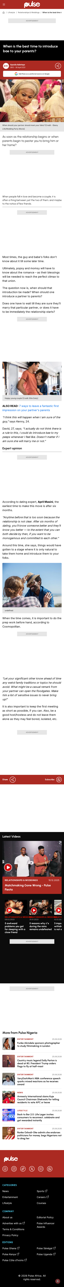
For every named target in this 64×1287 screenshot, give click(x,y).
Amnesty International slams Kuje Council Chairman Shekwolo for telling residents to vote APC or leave (38, 1099)
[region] (32, 918)
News (20, 1092)
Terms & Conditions (13, 1229)
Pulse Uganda (44, 1254)
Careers (41, 1197)
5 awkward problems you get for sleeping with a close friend (15, 928)
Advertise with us (12, 1223)
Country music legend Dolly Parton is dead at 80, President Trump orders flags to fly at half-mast (37, 1063)
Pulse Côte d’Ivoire (13, 1260)
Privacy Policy (10, 1235)
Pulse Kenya (9, 1254)
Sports (40, 1191)
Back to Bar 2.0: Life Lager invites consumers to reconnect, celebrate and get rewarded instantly (38, 1117)
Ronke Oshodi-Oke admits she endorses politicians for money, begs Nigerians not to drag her (39, 1135)
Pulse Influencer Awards (45, 1225)
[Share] (58, 66)
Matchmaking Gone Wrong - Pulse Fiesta (28, 887)
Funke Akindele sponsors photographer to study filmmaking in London (38, 1044)
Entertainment (25, 1039)
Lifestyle (11, 12)
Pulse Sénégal (44, 1248)
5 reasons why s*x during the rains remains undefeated (40, 926)
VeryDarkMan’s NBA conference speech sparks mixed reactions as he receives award (38, 1081)
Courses (41, 1203)
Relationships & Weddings (28, 12)
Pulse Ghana (9, 1248)
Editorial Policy (45, 1217)
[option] (16, 918)
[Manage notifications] (57, 1281)
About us (7, 1217)
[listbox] (33, 918)
